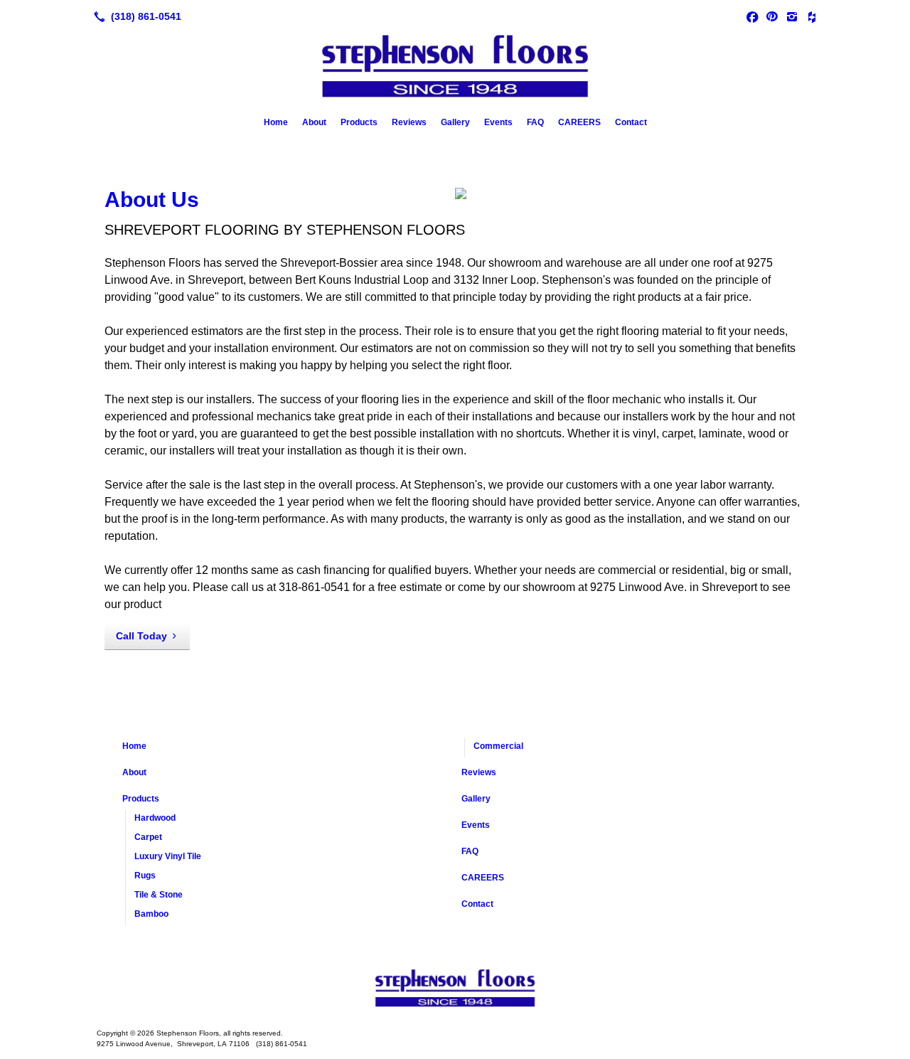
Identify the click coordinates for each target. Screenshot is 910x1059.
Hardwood (155, 818)
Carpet (148, 837)
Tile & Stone (158, 895)
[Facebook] (752, 16)
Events (498, 122)
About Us (152, 199)
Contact (631, 122)
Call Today (141, 636)
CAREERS (579, 122)
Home (276, 122)
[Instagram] (792, 16)
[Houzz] (812, 16)
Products (359, 122)
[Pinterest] (772, 16)
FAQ (535, 122)
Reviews (409, 122)
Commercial (498, 746)
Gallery (455, 122)
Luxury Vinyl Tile (167, 856)
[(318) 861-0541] (134, 16)
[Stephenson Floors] (455, 989)
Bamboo (151, 914)
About (314, 122)
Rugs (145, 875)
